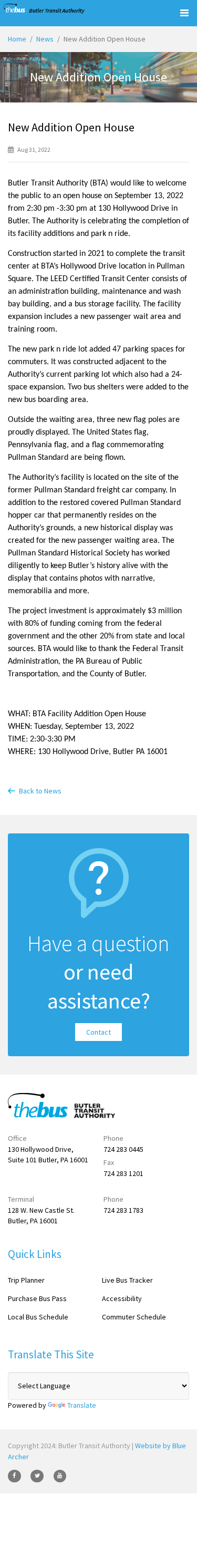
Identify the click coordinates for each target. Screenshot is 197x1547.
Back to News (40, 791)
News (45, 39)
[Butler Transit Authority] (44, 9)
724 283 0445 (123, 1149)
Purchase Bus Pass (37, 1298)
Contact (98, 1032)
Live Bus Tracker (127, 1280)
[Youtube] (60, 1476)
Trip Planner (26, 1280)
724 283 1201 (123, 1173)
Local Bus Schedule (38, 1317)
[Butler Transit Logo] (56, 1105)
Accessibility (122, 1298)
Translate (81, 1405)
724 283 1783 (123, 1210)
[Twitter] (37, 1476)
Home (17, 39)
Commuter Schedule (134, 1317)
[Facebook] (14, 1476)
